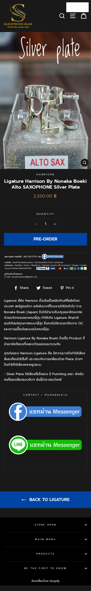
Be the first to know (45, 568)
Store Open (45, 525)
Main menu (45, 539)
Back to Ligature (49, 499)
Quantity (45, 214)
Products (45, 553)
